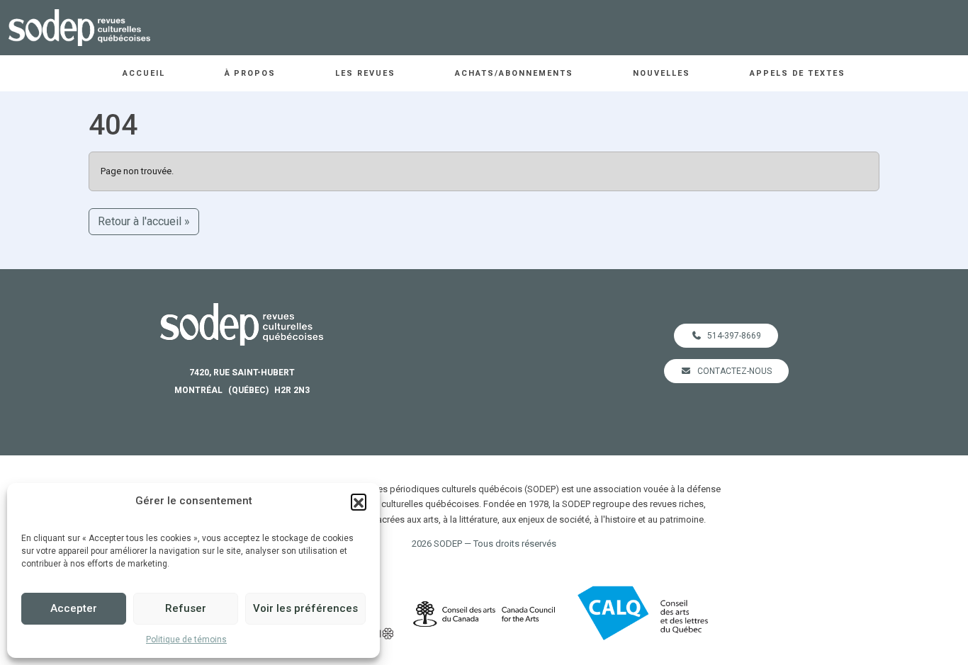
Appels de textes (798, 73)
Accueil (144, 73)
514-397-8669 (734, 336)
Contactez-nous (734, 371)
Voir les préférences (305, 608)
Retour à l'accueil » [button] (144, 221)
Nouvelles (661, 73)
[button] (358, 501)
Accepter (73, 608)
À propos (250, 73)
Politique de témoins (186, 639)
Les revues (365, 73)
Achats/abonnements (514, 73)
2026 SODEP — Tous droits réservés (484, 543)
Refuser (185, 608)
